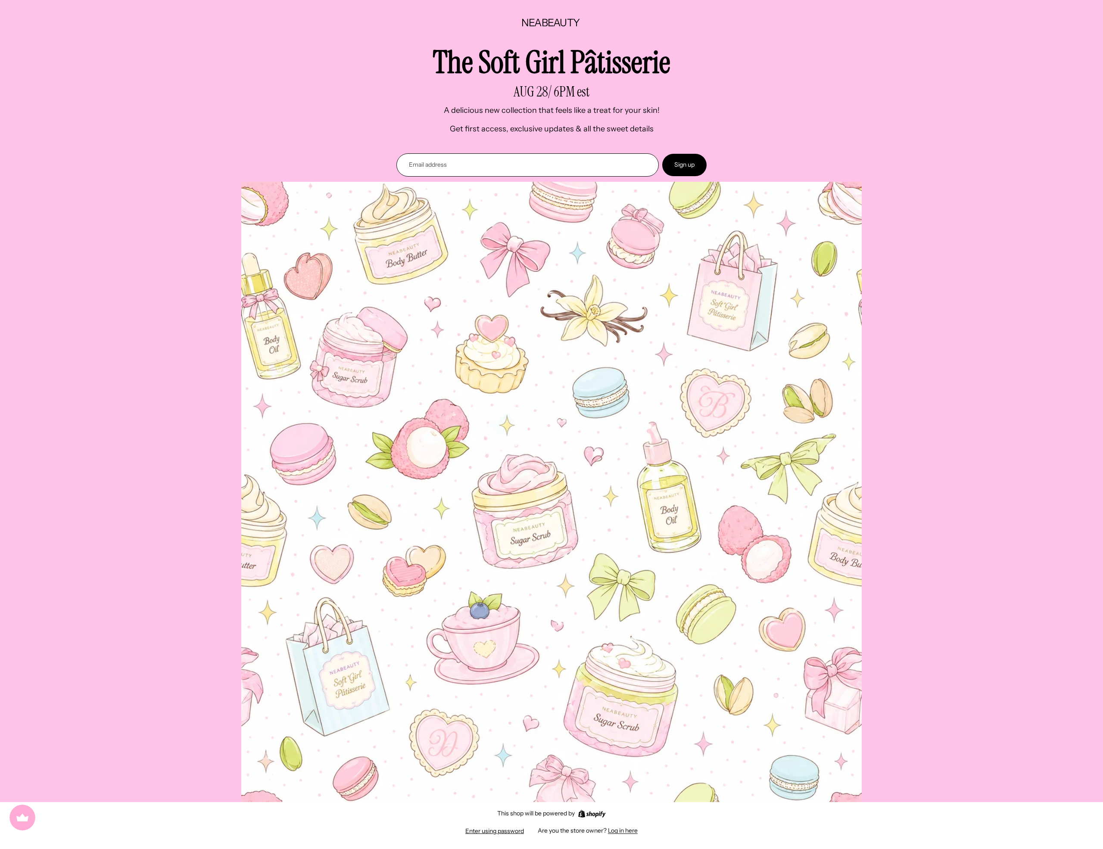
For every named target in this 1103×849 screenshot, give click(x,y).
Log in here (623, 830)
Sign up (684, 164)
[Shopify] (591, 814)
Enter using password (494, 831)
